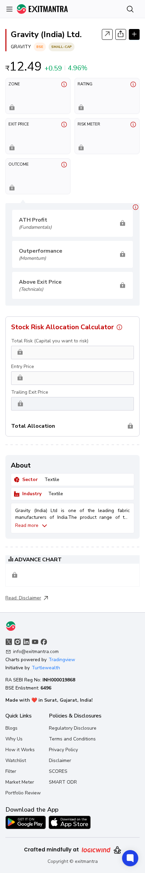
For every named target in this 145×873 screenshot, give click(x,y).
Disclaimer (30, 598)
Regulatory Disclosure (72, 728)
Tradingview (62, 659)
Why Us (14, 739)
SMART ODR (63, 782)
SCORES (58, 771)
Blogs (11, 728)
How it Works (20, 750)
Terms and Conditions (72, 739)
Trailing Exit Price (29, 392)
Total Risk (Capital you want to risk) (49, 341)
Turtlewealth (46, 668)
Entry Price (22, 366)
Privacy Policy (63, 750)
